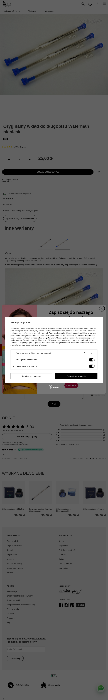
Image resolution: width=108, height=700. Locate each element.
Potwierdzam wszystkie (76, 376)
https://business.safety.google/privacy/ (39, 338)
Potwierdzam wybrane (31, 376)
